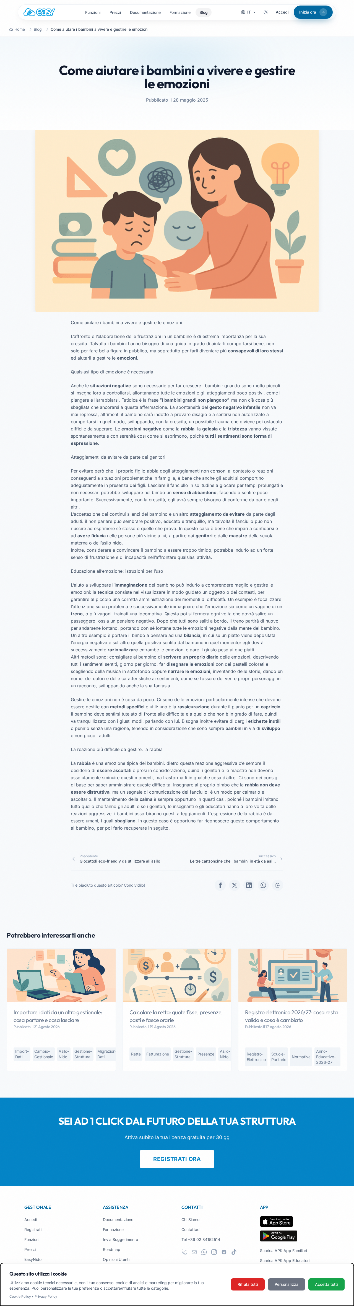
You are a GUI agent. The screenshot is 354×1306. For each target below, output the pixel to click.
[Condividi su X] (234, 885)
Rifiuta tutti (248, 1284)
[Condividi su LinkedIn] (248, 885)
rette (136, 1054)
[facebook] (224, 1252)
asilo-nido (64, 1054)
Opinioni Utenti (116, 1259)
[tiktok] (234, 1252)
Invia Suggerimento (120, 1239)
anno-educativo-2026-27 (326, 1057)
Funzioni (93, 12)
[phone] (184, 1252)
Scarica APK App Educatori (284, 1260)
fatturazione (157, 1054)
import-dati (22, 1054)
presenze (205, 1054)
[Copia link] (277, 885)
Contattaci (190, 1229)
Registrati (32, 1229)
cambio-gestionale (43, 1054)
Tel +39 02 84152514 (200, 1239)
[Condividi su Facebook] (220, 885)
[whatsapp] (204, 1252)
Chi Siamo (190, 1219)
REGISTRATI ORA (177, 1159)
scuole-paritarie (278, 1057)
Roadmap (111, 1249)
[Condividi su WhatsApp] (263, 885)
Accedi (282, 12)
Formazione (180, 12)
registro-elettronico (256, 1057)
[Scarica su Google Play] (278, 1236)
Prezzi (115, 12)
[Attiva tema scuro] (266, 12)
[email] (194, 1252)
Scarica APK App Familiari (283, 1250)
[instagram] (214, 1252)
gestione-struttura (83, 1054)
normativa (301, 1056)
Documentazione (145, 12)
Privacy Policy (46, 1296)
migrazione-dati (108, 1054)
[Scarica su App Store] (276, 1221)
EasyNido (32, 1259)
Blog (203, 12)
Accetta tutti (326, 1284)
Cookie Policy (20, 1296)
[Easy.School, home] (39, 12)
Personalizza (286, 1284)
